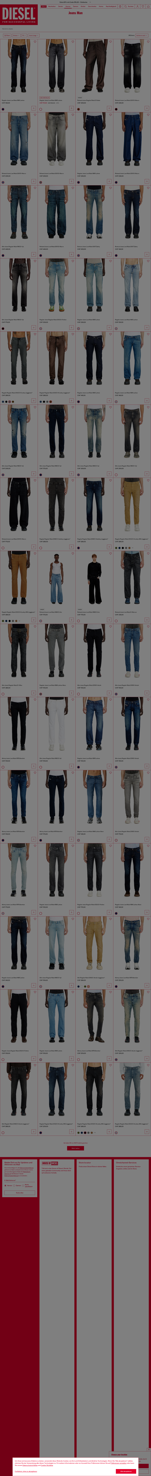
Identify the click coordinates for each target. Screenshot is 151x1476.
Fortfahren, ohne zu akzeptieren (26, 1471)
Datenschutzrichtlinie (30, 1465)
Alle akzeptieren (126, 1471)
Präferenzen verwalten (118, 1463)
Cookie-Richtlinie (47, 1465)
